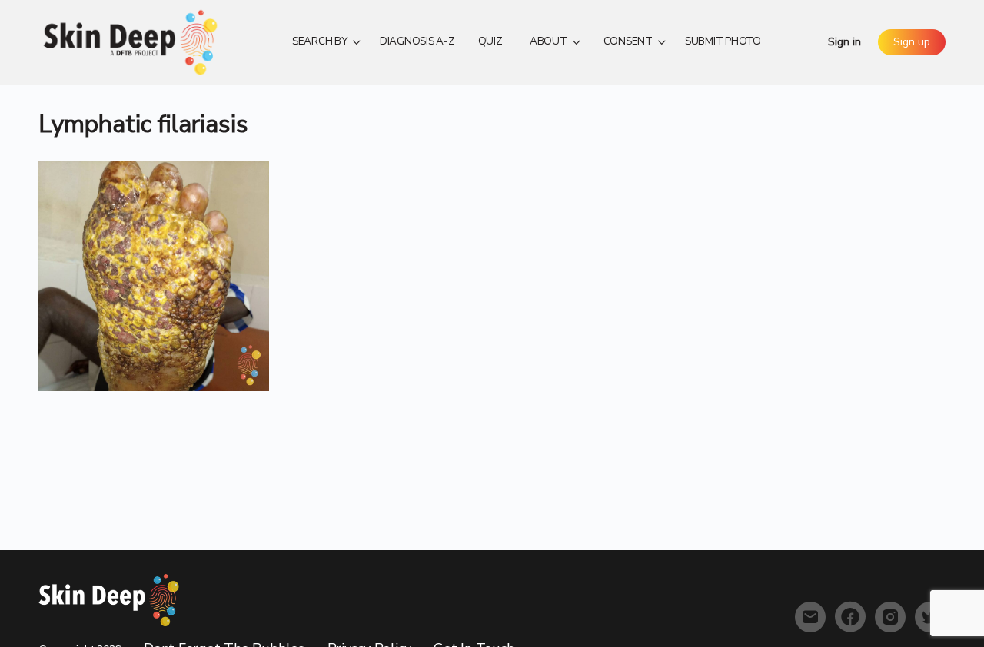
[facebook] (850, 617)
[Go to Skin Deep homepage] (130, 40)
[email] (810, 617)
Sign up (911, 42)
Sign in (844, 42)
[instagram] (890, 617)
